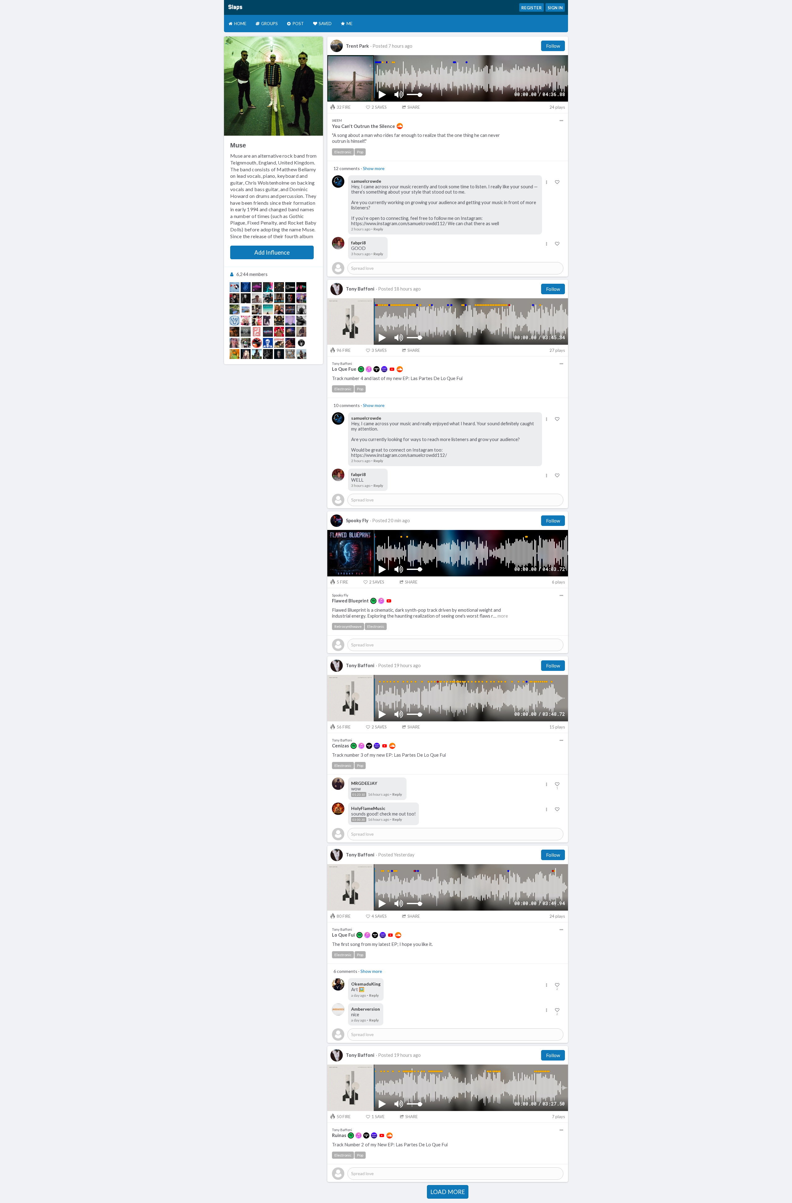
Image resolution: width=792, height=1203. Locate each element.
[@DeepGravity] (246, 321)
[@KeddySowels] (257, 309)
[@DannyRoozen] (246, 332)
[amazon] (384, 369)
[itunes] (369, 369)
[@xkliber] (257, 343)
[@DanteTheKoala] (290, 343)
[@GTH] (301, 298)
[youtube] (392, 369)
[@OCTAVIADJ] (290, 287)
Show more (374, 168)
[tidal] (376, 369)
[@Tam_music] (268, 354)
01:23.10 (358, 794)
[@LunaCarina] (257, 354)
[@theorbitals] (290, 309)
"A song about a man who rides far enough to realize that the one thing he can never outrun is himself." (416, 138)
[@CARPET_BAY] (279, 309)
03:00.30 (358, 819)
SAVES (379, 107)
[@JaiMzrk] (257, 321)
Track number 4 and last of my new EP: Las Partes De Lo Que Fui (397, 378)
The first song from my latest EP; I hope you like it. (382, 944)
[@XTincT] (268, 287)
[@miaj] (246, 354)
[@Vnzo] (268, 343)
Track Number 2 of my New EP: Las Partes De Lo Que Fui (390, 1144)
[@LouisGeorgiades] (234, 332)
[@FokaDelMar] (268, 309)
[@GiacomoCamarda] (268, 321)
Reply (378, 229)
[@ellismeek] (279, 287)
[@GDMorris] (301, 309)
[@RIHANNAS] (257, 287)
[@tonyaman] (246, 343)
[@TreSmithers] (234, 354)
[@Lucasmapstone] (279, 298)
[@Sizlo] (301, 287)
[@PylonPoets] (257, 332)
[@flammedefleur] (234, 343)
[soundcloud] (400, 126)
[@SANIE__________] (234, 287)
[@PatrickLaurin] (279, 354)
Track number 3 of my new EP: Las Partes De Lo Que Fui (389, 755)
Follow (553, 46)
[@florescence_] (279, 321)
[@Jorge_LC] (234, 298)
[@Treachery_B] (290, 354)
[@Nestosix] (301, 343)
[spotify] (361, 369)
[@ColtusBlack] (301, 354)
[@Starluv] (268, 298)
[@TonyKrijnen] (301, 321)
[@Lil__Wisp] (290, 321)
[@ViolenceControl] (301, 332)
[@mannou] (234, 309)
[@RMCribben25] (246, 287)
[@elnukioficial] (290, 298)
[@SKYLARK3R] (290, 332)
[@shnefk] (234, 321)
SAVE (378, 1116)
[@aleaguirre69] (246, 309)
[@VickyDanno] (279, 332)
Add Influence (272, 252)
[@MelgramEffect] (246, 298)
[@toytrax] (268, 332)
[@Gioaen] (257, 298)
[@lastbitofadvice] (279, 343)
